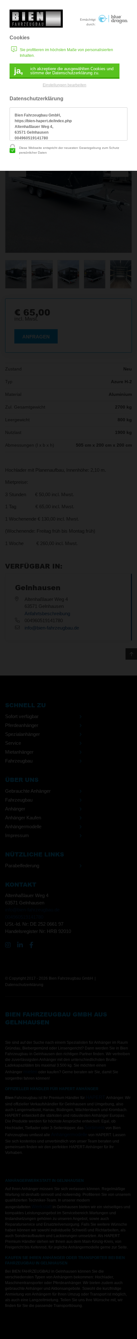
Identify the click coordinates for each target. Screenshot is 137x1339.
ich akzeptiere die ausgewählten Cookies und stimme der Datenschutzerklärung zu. (63, 71)
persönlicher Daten (33, 152)
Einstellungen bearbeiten (64, 85)
